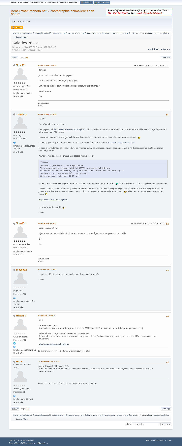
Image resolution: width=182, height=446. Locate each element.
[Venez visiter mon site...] (14, 346)
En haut (15, 409)
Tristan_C (21, 315)
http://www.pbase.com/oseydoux (53, 199)
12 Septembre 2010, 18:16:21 (48, 361)
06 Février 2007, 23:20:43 (47, 114)
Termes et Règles (157, 440)
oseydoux (21, 114)
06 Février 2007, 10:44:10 (47, 65)
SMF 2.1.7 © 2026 (15, 440)
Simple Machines (28, 440)
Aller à (128, 424)
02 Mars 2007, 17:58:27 (46, 315)
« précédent (153, 49)
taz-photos (164, 33)
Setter (19, 361)
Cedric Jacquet (154, 33)
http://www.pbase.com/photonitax (54, 344)
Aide (147, 440)
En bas (14, 57)
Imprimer (166, 57)
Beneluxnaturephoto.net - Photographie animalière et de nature (52, 12)
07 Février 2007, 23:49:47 (47, 270)
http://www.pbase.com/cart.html (120, 142)
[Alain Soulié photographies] (14, 395)
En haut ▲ (169, 440)
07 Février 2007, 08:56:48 (47, 223)
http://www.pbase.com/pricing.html (69, 129)
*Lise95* (20, 65)
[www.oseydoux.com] (14, 142)
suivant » (165, 49)
